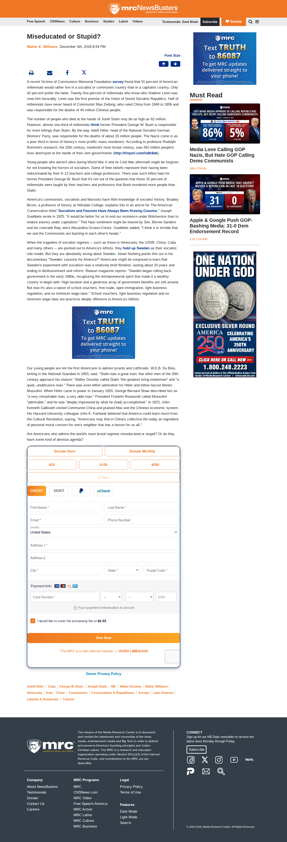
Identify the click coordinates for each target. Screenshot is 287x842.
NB (113, 686)
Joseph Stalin (97, 686)
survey (118, 82)
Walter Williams (156, 686)
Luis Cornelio (199, 239)
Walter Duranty (130, 686)
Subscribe (210, 22)
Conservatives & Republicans (112, 692)
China (60, 692)
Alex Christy (198, 168)
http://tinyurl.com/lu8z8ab (135, 153)
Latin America (163, 692)
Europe (143, 692)
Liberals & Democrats (43, 699)
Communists (78, 692)
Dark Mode (190, 22)
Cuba (51, 686)
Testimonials (171, 22)
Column (68, 699)
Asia (49, 692)
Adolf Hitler (35, 686)
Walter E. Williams (42, 47)
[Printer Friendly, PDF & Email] (49, 73)
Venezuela (34, 692)
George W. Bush (71, 686)
